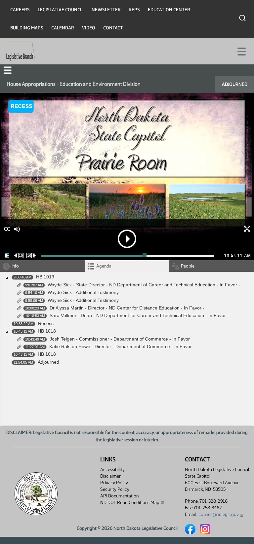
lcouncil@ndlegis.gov (218, 514)
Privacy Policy (114, 483)
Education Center (169, 10)
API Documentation (119, 496)
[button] (8, 70)
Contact (113, 28)
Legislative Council (61, 10)
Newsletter (106, 10)
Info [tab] (15, 266)
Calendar (62, 28)
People (187, 266)
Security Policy (114, 489)
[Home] (20, 51)
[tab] (127, 266)
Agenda (103, 266)
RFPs (134, 10)
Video (88, 28)
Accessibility (112, 469)
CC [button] (7, 229)
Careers (20, 10)
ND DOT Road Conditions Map (129, 502)
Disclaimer (110, 476)
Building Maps (26, 28)
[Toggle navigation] (241, 50)
